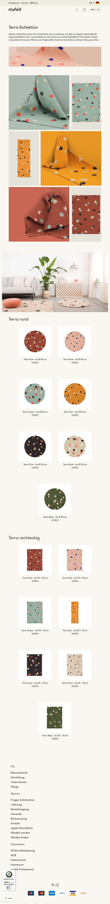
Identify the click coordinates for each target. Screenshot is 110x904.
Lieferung (16, 804)
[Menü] (13, 871)
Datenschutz (18, 860)
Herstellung (17, 777)
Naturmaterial (19, 772)
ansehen (35, 362)
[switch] (9, 887)
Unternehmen (19, 782)
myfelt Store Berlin (22, 828)
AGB (13, 855)
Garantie (16, 814)
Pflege (15, 786)
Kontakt (25, 3)
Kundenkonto (14, 3)
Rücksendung (19, 818)
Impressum (17, 864)
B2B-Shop (34, 3)
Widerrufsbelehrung (23, 850)
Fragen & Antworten (22, 800)
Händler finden (20, 837)
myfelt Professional (22, 869)
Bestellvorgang (20, 809)
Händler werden (20, 832)
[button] (95, 9)
